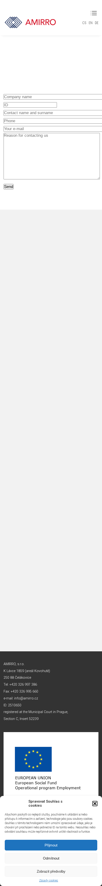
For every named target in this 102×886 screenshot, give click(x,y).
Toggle (93, 13)
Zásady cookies (48, 880)
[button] (95, 803)
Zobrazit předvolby (51, 871)
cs (84, 23)
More (51, 347)
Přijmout (51, 845)
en (91, 23)
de (96, 23)
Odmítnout (51, 858)
